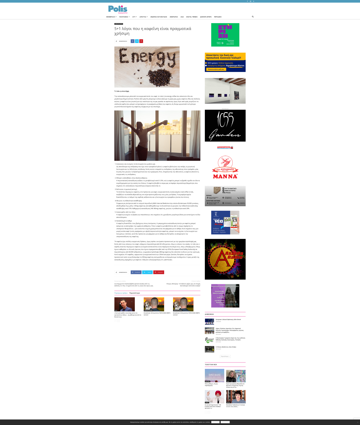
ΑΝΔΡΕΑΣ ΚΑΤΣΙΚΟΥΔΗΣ (158, 17)
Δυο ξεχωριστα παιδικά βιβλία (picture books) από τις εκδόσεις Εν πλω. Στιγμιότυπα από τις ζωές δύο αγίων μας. (133, 285)
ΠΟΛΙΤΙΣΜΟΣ (123, 17)
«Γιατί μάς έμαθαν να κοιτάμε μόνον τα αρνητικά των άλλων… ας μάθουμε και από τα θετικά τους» (127, 315)
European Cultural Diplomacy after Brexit (228, 319)
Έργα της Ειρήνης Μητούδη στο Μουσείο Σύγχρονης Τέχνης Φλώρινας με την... (235, 385)
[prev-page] (115, 320)
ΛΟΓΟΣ (207, 402)
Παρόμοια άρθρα (121, 293)
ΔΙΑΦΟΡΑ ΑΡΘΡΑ (206, 17)
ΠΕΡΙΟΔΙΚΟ (218, 17)
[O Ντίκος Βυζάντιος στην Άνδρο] (209, 349)
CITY (133, 17)
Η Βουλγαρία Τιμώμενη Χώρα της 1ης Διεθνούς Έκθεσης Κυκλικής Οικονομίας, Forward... (230, 339)
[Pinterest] (141, 41)
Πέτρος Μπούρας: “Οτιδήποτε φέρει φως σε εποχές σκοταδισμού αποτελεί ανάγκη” (183, 285)
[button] (252, 17)
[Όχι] (358, 422)
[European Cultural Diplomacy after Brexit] (209, 322)
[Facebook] (247, 1)
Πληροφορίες (225, 422)
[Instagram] (250, 1)
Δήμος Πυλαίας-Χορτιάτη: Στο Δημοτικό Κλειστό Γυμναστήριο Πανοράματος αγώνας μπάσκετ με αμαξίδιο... (230, 330)
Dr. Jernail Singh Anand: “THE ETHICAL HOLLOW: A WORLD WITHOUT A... (213, 406)
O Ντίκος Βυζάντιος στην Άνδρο (226, 347)
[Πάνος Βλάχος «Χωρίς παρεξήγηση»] (214, 375)
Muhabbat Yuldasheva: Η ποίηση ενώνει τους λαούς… (235, 405)
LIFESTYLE (143, 17)
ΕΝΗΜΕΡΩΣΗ (110, 17)
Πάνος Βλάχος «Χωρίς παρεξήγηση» (211, 384)
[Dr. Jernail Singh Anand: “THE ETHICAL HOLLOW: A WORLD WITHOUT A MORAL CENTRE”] (214, 396)
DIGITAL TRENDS (191, 17)
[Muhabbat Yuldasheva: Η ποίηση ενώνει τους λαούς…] (236, 396)
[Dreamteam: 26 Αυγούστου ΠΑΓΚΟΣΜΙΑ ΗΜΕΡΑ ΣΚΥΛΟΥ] (157, 304)
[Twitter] (253, 1)
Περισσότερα (134, 293)
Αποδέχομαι (215, 422)
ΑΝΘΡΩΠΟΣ (174, 17)
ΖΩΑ (182, 17)
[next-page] (118, 320)
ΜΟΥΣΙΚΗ (207, 381)
